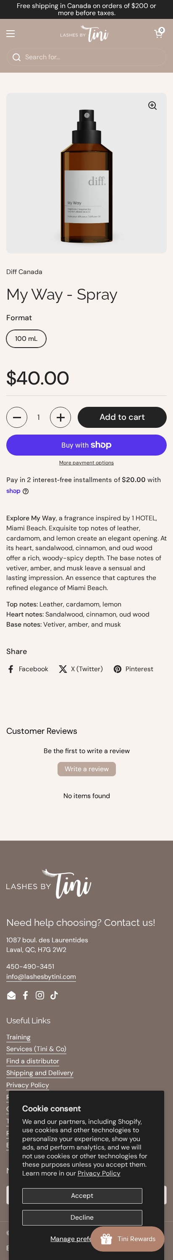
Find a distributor (32, 1061)
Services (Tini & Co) (36, 1048)
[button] (158, 33)
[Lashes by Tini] (84, 33)
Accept (82, 1195)
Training (18, 1037)
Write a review (87, 768)
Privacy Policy (99, 1173)
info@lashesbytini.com (41, 976)
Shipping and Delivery (39, 1072)
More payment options (86, 462)
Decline (82, 1217)
